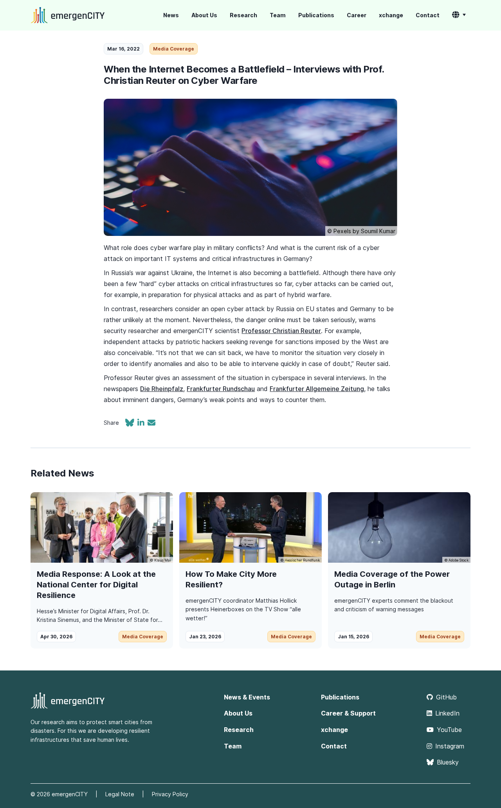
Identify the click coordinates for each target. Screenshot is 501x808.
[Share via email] (151, 423)
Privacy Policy (170, 794)
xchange (391, 15)
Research (243, 15)
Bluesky (448, 762)
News (171, 15)
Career (356, 15)
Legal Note (119, 794)
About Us (204, 15)
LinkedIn (447, 713)
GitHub (446, 697)
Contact (428, 15)
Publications (316, 15)
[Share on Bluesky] (131, 423)
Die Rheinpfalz (161, 389)
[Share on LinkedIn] (142, 423)
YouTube (449, 730)
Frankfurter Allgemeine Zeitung (317, 389)
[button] (458, 15)
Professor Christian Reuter (281, 331)
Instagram (449, 746)
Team (278, 15)
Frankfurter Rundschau (221, 389)
